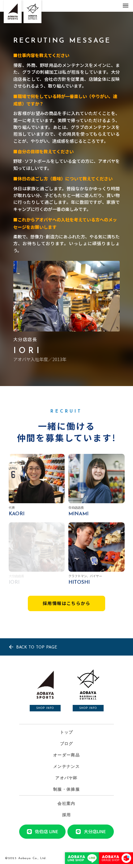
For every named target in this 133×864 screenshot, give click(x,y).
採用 (66, 815)
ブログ (66, 744)
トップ (66, 732)
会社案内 (66, 804)
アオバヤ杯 (66, 778)
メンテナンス (66, 767)
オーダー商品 (66, 755)
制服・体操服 (66, 790)
